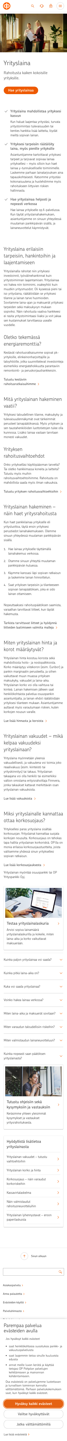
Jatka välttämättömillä (34, 1424)
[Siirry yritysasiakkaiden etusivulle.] (6, 6)
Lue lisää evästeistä (15, 1434)
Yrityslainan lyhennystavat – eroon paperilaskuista (29, 1217)
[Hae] (32, 6)
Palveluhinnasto (12, 1311)
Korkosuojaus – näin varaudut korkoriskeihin (26, 1181)
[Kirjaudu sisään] (50, 6)
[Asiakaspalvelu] (41, 6)
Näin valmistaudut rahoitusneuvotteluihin (21, 1204)
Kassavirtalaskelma (19, 1193)
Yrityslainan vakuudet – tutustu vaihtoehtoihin (27, 1159)
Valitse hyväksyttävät (33, 1414)
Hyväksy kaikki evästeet (33, 1404)
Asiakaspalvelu (12, 1285)
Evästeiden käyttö (13, 1302)
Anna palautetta (12, 1294)
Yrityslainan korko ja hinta (24, 1170)
